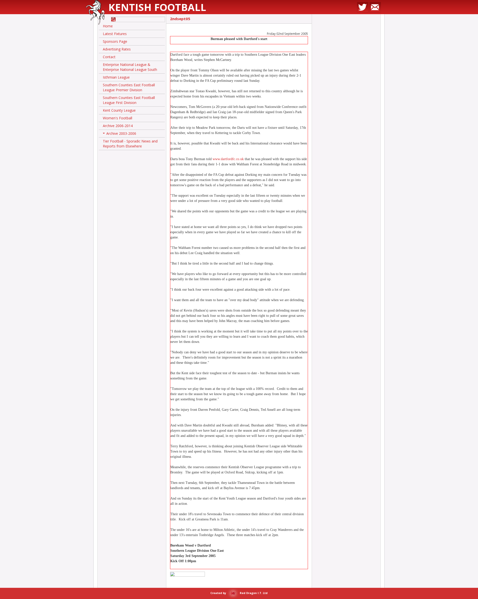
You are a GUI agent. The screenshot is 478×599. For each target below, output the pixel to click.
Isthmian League (116, 77)
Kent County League (119, 110)
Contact (109, 56)
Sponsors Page (115, 41)
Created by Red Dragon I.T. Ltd (239, 593)
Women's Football (117, 118)
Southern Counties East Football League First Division (129, 100)
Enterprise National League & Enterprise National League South (130, 67)
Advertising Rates (117, 49)
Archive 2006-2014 (118, 125)
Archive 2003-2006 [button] (120, 134)
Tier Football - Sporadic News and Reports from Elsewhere (130, 143)
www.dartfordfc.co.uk (228, 159)
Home (108, 26)
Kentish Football (157, 7)
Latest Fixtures (115, 33)
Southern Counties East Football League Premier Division (129, 87)
